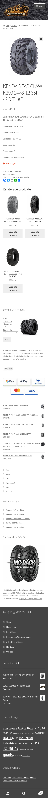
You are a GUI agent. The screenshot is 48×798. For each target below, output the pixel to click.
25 (26, 733)
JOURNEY (10, 748)
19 (15, 733)
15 (4, 733)
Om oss (9, 651)
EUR (5, 369)
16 (7, 733)
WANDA (23, 780)
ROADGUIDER (17, 755)
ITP (37, 743)
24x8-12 (14, 26)
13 (40, 729)
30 (34, 733)
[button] (41, 39)
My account (10, 483)
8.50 (20, 729)
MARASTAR (26, 749)
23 (22, 733)
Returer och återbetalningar (18, 637)
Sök (24, 793)
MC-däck (10, 647)
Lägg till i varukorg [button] (13, 233)
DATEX (7, 738)
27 (30, 733)
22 (21, 733)
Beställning (11, 632)
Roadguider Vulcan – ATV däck (18, 518)
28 (32, 733)
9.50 (25, 729)
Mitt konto (8, 793)
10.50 (31, 729)
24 (14, 177)
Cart (7, 478)
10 (28, 728)
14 (43, 728)
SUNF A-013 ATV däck (14, 523)
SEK (10, 369)
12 (11, 177)
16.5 (10, 733)
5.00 (10, 729)
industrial (26, 738)
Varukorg (37, 791)
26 (28, 733)
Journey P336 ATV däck (15, 514)
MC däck (9, 491)
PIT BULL (33, 749)
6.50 (14, 729)
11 (34, 728)
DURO (15, 738)
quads (26, 177)
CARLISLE (40, 733)
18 (13, 733)
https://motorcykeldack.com (30, 599)
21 (18, 733)
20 (17, 733)
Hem (7, 26)
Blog (7, 487)
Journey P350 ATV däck (15, 527)
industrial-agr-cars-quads (19, 743)
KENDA (20, 177)
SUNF (26, 755)
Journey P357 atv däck (15, 510)
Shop (8, 474)
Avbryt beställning (14, 642)
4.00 (6, 729)
